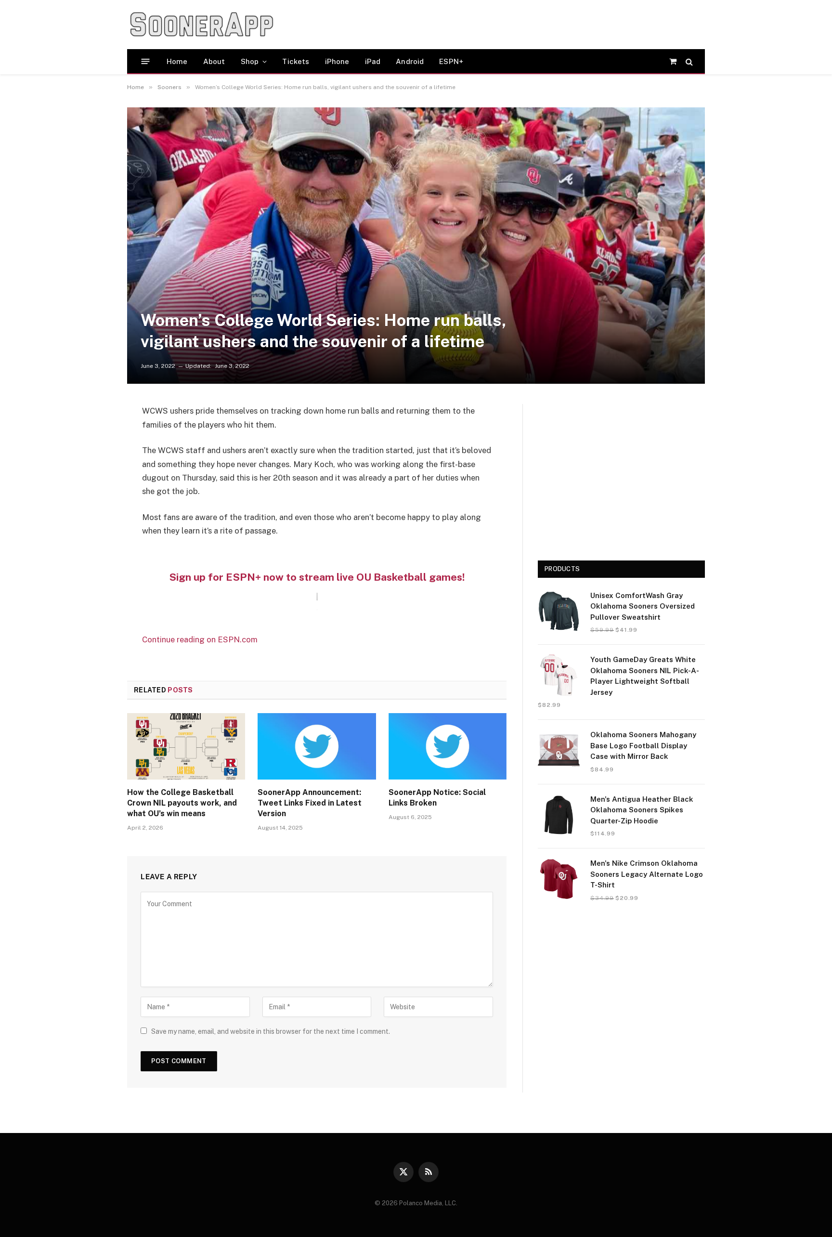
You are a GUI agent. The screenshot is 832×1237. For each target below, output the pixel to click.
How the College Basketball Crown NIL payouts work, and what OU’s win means (182, 803)
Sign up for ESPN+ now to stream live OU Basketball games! (317, 577)
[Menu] (146, 61)
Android (410, 61)
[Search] (688, 61)
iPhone (337, 61)
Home (177, 61)
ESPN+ (451, 61)
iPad (373, 61)
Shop (250, 61)
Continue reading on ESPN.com (200, 639)
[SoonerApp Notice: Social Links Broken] (448, 746)
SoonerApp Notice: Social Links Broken (437, 797)
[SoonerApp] (201, 24)
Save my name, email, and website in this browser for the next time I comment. (270, 1031)
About (214, 61)
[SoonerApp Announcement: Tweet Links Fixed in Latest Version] (317, 746)
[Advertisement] (466, 24)
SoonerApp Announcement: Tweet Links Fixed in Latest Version (310, 803)
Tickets (295, 61)
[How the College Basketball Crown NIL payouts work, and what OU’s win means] (186, 746)
